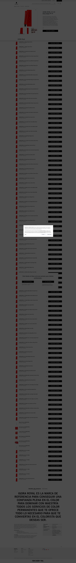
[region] (38, 231)
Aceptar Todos (49, 234)
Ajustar (25, 234)
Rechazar (43, 234)
